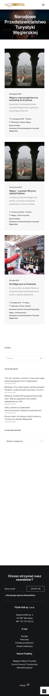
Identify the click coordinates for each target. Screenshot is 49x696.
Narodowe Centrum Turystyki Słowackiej (24, 309)
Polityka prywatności (24, 643)
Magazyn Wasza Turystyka (24, 661)
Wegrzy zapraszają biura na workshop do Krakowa (23, 98)
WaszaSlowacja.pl (24, 667)
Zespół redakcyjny (24, 646)
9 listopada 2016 (17, 119)
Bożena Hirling (14, 125)
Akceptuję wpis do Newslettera (21, 595)
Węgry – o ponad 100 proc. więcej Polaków (23, 192)
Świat (29, 212)
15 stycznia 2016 (17, 212)
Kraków (22, 122)
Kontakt (24, 636)
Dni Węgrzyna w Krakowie (22, 284)
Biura (29, 119)
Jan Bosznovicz (20, 313)
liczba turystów (23, 215)
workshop (15, 122)
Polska (26, 303)
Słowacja (14, 306)
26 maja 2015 (16, 303)
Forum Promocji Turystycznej (25, 664)
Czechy (21, 306)
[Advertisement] (24, 475)
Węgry (28, 122)
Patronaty (24, 639)
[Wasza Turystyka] (15, 4)
